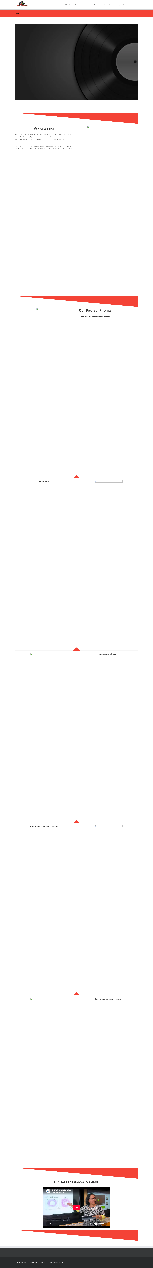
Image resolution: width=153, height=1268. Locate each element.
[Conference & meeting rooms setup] (44, 999)
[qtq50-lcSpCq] (108, 127)
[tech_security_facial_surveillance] (109, 826)
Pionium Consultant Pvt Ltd (58, 1262)
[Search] (134, 4)
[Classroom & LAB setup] (44, 654)
